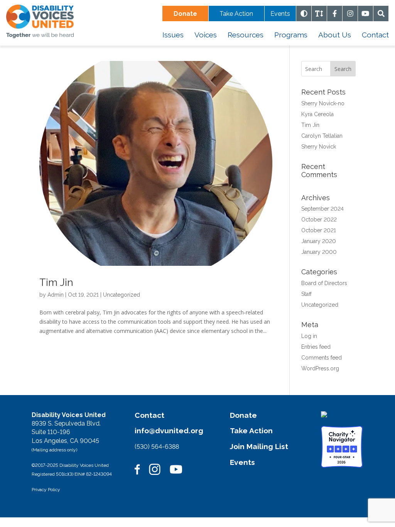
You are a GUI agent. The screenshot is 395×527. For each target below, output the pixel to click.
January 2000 (319, 252)
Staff (306, 294)
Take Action (236, 13)
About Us (334, 34)
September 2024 (322, 209)
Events (280, 13)
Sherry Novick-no (322, 103)
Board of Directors (324, 283)
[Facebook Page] (335, 13)
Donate (243, 415)
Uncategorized (121, 295)
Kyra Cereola (317, 114)
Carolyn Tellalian (322, 136)
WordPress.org (320, 368)
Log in (309, 336)
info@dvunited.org (169, 430)
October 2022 (319, 219)
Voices (205, 34)
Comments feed (321, 358)
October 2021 (318, 230)
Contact (375, 34)
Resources (245, 34)
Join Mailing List (259, 446)
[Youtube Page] (365, 13)
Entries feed (316, 347)
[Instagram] (350, 13)
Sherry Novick (318, 147)
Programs (290, 34)
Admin (55, 295)
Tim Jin (56, 282)
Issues (173, 34)
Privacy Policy (46, 489)
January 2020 (318, 241)
